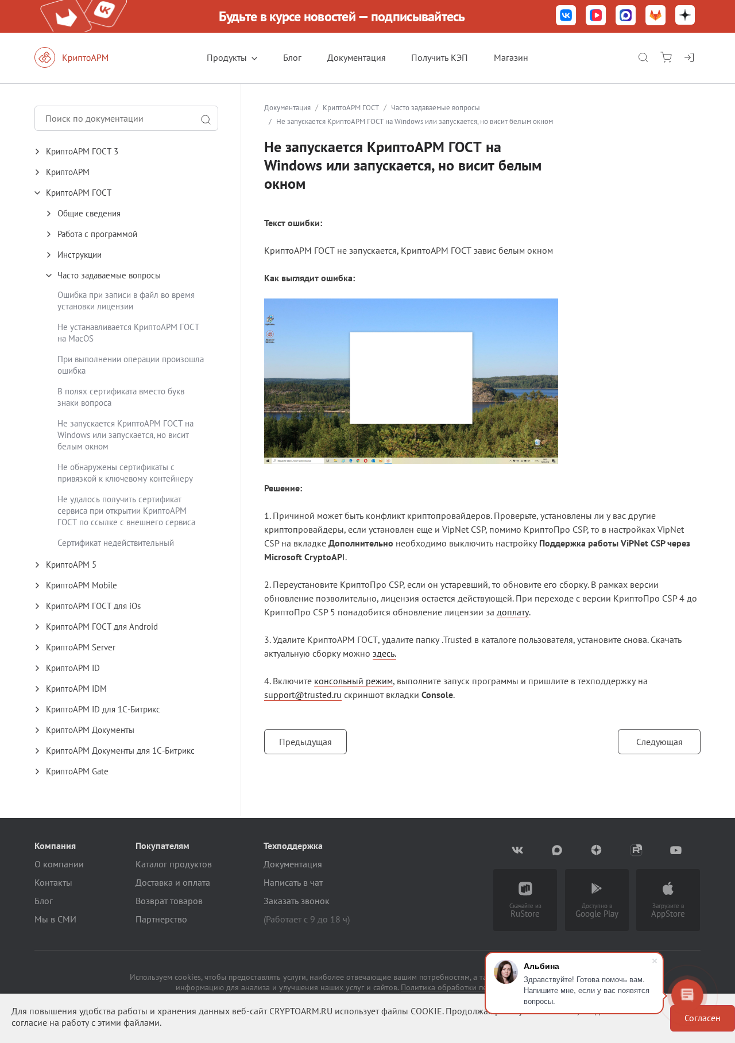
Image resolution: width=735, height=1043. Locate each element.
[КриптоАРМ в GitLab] (655, 16)
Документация (356, 57)
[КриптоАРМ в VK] (566, 16)
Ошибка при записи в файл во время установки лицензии (126, 300)
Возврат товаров (169, 900)
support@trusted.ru (303, 694)
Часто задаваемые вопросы (435, 108)
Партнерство (161, 919)
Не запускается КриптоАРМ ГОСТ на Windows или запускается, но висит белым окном (125, 435)
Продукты (227, 57)
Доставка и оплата (173, 882)
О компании (59, 864)
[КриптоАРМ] (83, 57)
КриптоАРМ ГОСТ (351, 108)
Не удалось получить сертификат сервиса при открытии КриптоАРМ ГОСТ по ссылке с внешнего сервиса (126, 511)
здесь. (384, 653)
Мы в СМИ (55, 919)
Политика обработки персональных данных (480, 987)
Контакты (53, 882)
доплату (513, 612)
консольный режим (353, 681)
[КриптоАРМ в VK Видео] (596, 16)
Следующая (659, 741)
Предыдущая (305, 741)
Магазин (511, 57)
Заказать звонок (297, 900)
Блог (292, 57)
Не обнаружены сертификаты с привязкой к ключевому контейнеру (125, 473)
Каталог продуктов (174, 864)
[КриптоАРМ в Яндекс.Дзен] (685, 16)
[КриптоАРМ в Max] (626, 16)
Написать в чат (293, 882)
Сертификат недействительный (115, 542)
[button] (137, 151)
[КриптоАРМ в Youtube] (676, 850)
